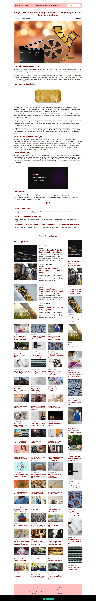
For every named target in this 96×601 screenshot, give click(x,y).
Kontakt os (56, 5)
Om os (45, 5)
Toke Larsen (49, 245)
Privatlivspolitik (50, 598)
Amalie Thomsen (48, 264)
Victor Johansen (48, 284)
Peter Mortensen (27, 18)
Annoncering (39, 5)
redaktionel (79, 18)
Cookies (50, 5)
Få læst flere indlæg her (48, 236)
